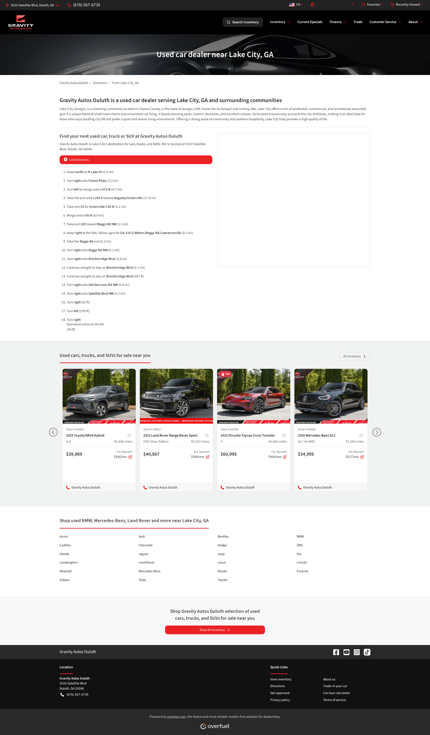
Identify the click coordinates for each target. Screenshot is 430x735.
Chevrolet (146, 545)
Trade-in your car (335, 686)
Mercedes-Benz (149, 571)
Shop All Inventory (212, 630)
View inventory (280, 679)
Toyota (222, 579)
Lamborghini (69, 562)
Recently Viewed (408, 4)
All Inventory (352, 356)
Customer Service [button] (383, 21)
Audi (142, 536)
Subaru (65, 579)
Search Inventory (245, 22)
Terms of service (334, 699)
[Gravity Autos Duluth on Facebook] (334, 652)
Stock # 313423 (75, 429)
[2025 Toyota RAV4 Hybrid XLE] (99, 396)
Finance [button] (336, 21)
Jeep (221, 553)
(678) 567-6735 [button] (86, 5)
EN (298, 4)
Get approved (279, 692)
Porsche (302, 571)
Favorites (373, 4)
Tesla (142, 579)
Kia (299, 553)
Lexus (222, 562)
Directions (277, 686)
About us (329, 679)
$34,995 (306, 454)
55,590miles (355, 441)
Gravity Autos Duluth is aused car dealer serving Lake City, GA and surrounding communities (171, 100)
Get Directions (79, 159)
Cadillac (65, 545)
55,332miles (200, 441)
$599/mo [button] (200, 454)
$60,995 (229, 454)
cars (132, 143)
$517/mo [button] (355, 454)
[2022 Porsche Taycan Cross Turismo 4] (253, 396)
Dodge (222, 545)
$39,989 (74, 454)
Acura (64, 536)
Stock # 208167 (152, 429)
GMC (300, 545)
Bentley (223, 536)
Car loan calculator (336, 692)
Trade (358, 21)
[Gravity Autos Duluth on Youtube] (345, 652)
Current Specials (309, 21)
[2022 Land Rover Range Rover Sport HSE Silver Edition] (176, 396)
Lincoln (302, 562)
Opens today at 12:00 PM (333, 4)
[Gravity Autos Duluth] (21, 22)
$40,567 (151, 454)
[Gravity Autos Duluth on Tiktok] (365, 652)
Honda (64, 553)
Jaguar (143, 553)
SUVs (156, 143)
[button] (34, 5)
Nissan (222, 571)
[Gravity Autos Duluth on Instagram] (355, 652)
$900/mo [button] (277, 454)
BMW (300, 536)
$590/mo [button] (123, 454)
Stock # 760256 (306, 429)
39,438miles (123, 441)
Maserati (66, 571)
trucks (141, 143)
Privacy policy (280, 699)
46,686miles (277, 441)
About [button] (413, 21)
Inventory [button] (277, 21)
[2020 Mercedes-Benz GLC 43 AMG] (331, 396)
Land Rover (147, 562)
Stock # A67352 (229, 429)
